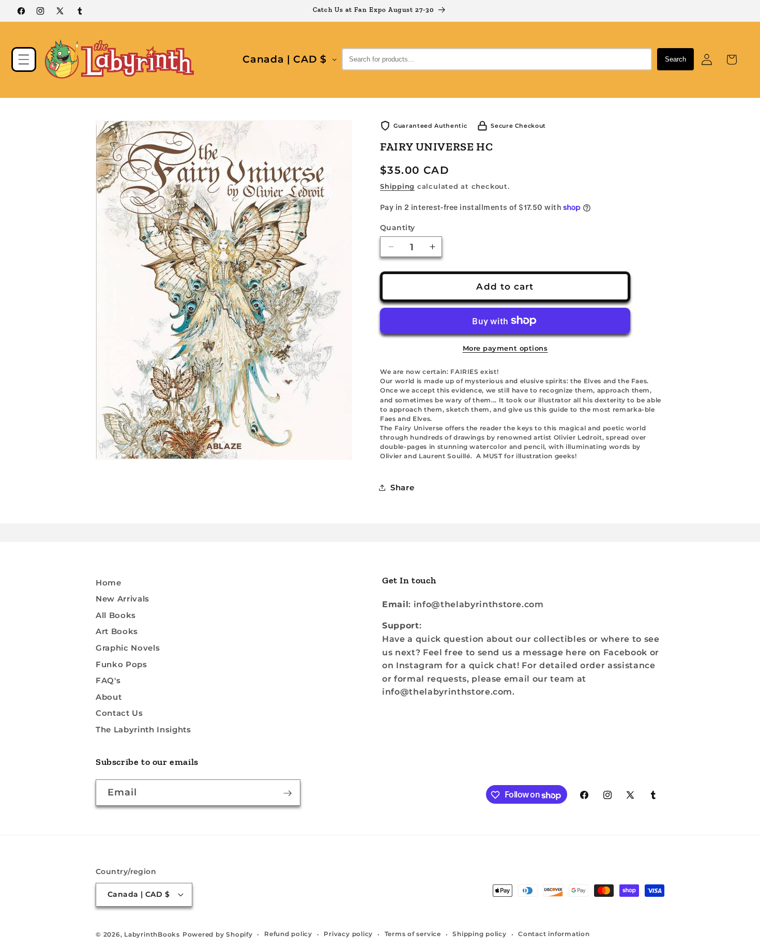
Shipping (397, 186)
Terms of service (413, 934)
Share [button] (402, 487)
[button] (23, 59)
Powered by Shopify (218, 934)
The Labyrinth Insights (143, 730)
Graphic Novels (128, 648)
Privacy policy (348, 934)
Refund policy (288, 934)
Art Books (117, 632)
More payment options (505, 347)
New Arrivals (122, 599)
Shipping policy (479, 934)
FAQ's (108, 681)
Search (675, 59)
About (108, 697)
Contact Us (119, 713)
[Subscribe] (287, 793)
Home (108, 583)
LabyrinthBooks (152, 934)
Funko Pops (121, 664)
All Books (116, 616)
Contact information (554, 934)
